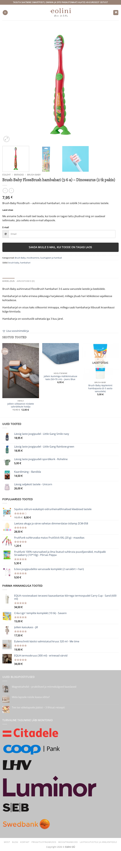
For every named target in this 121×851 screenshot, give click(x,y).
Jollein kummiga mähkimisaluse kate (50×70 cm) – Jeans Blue (60, 378)
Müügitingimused (68, 842)
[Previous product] (11, 190)
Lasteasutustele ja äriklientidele (98, 842)
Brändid (19, 174)
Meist (7, 842)
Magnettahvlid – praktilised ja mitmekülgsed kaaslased (44, 686)
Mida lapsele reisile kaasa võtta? (31, 697)
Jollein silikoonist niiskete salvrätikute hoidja (20, 405)
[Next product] (5, 190)
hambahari (25, 262)
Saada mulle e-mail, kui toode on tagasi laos (60, 247)
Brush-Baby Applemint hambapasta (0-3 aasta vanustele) (100, 388)
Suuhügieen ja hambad (51, 257)
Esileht (6, 174)
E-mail (5, 227)
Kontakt (24, 842)
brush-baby (13, 262)
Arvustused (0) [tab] (26, 281)
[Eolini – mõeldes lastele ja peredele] (60, 12)
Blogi (15, 842)
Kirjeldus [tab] (8, 281)
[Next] (112, 84)
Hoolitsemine (33, 257)
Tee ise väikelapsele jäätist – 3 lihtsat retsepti (38, 707)
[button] (5, 12)
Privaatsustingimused (44, 842)
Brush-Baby (34, 174)
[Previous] (9, 84)
